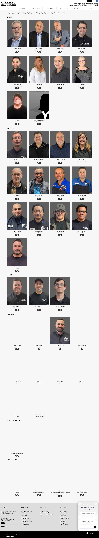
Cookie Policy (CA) (15, 534)
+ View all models (24, 526)
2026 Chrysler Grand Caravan (26, 518)
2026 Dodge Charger (25, 523)
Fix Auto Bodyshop (77, 8)
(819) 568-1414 (86, 5)
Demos (41, 515)
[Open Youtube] (6, 526)
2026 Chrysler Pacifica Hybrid (26, 521)
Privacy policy (9, 534)
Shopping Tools (36, 8)
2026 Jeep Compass (25, 517)
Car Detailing (62, 521)
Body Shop (62, 520)
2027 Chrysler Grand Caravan (26, 511)
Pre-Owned (22, 8)
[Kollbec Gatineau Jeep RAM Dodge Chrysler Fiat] (8, 3)
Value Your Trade (63, 512)
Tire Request (62, 523)
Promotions (50, 8)
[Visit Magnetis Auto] (10, 536)
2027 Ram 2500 (24, 514)
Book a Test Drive (63, 511)
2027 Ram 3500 (24, 512)
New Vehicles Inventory (45, 512)
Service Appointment (64, 518)
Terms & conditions (3, 534)
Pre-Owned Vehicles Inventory (46, 514)
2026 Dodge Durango (25, 524)
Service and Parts (63, 8)
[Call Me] (16, 52)
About (91, 8)
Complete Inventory (44, 511)
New (8, 8)
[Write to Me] (18, 52)
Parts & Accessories (64, 524)
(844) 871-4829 (74, 5)
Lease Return (63, 515)
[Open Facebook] (2, 526)
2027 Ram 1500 (24, 515)
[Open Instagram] (4, 526)
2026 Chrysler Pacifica (25, 520)
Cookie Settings (21, 534)
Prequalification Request (65, 517)
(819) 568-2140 (95, 5)
